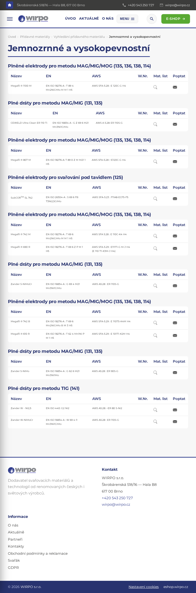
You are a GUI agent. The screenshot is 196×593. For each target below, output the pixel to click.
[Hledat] (152, 19)
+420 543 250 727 (117, 498)
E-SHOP (175, 19)
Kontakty (16, 546)
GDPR (13, 567)
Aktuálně (89, 18)
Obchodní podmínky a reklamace (38, 553)
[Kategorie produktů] (10, 19)
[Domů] (9, 5)
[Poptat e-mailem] (179, 87)
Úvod (70, 18)
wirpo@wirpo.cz (116, 504)
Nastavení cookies (144, 587)
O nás (108, 18)
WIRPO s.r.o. (31, 587)
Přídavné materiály (35, 37)
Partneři (15, 539)
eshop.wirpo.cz (175, 587)
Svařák (14, 560)
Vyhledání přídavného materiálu (79, 37)
